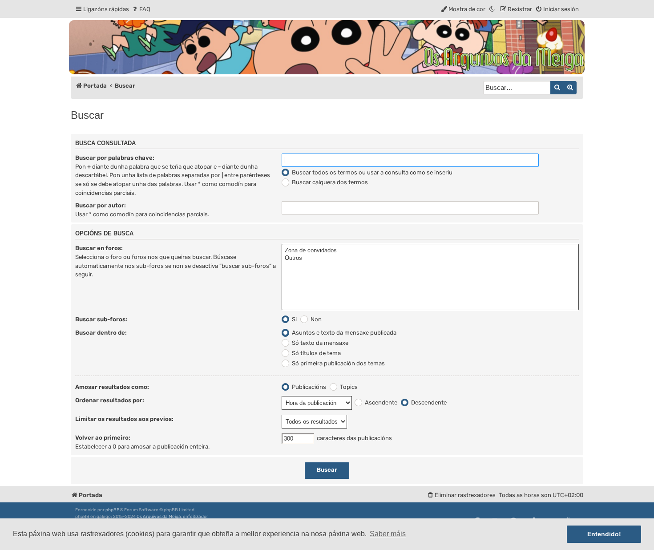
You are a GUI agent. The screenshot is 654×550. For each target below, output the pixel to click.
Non (315, 319)
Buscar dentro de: (101, 332)
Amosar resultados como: (112, 387)
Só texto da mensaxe (319, 343)
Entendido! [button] (604, 534)
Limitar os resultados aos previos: (124, 419)
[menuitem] (140, 9)
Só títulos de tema (316, 353)
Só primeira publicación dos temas (338, 363)
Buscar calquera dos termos (329, 182)
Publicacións (308, 387)
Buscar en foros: (99, 248)
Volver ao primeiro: (102, 437)
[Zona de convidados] (430, 251)
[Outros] (430, 258)
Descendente (428, 402)
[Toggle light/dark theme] (492, 9)
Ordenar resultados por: (109, 400)
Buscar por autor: (100, 205)
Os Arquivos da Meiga (159, 516)
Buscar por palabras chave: (114, 157)
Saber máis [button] (388, 534)
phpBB (112, 510)
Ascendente (380, 402)
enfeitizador (195, 516)
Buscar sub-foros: (101, 319)
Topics (348, 387)
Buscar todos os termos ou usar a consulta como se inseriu (371, 172)
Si (294, 319)
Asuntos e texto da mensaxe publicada (343, 332)
